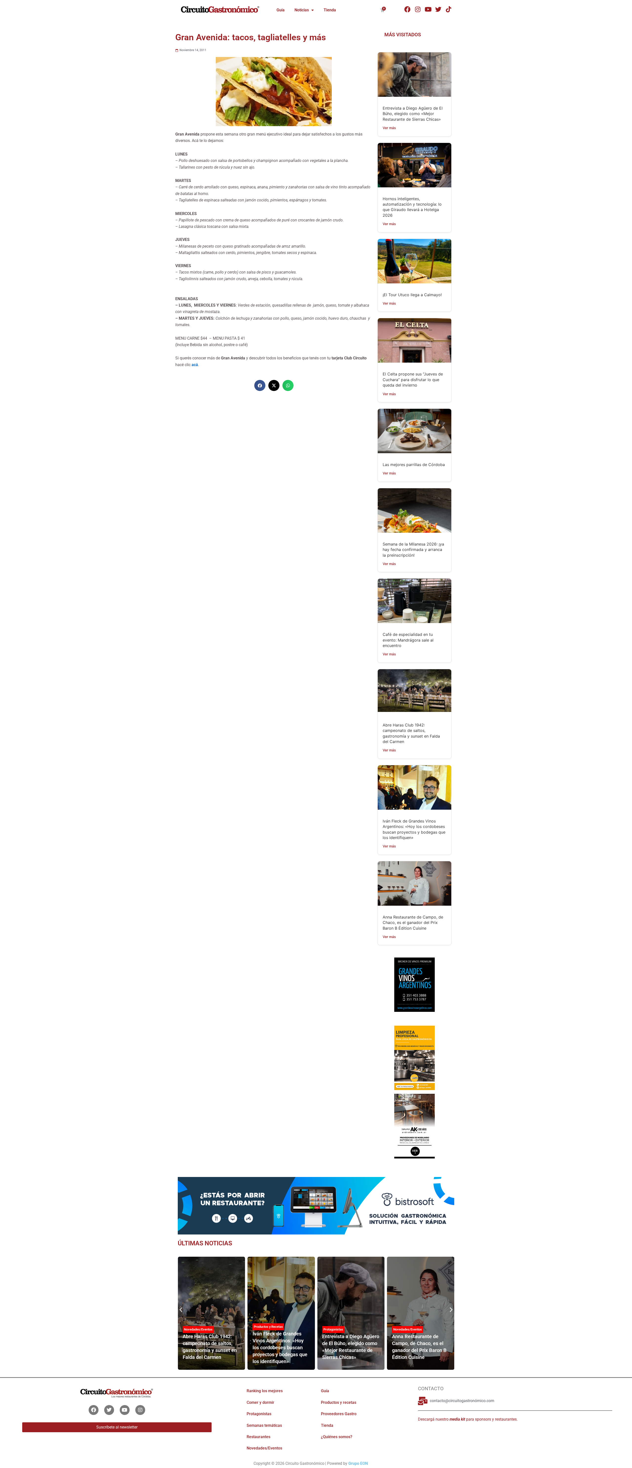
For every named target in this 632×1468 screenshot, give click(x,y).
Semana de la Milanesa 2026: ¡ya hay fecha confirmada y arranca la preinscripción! (413, 550)
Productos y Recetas (268, 1327)
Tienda (330, 10)
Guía (280, 10)
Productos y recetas (338, 1402)
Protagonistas (333, 1329)
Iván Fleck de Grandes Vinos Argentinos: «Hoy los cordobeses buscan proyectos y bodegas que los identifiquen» (280, 1347)
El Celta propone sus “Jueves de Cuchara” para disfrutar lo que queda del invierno (413, 380)
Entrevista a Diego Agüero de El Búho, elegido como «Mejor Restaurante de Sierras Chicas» (413, 114)
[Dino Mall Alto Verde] (414, 1125)
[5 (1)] (414, 989)
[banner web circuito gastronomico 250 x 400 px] (414, 1057)
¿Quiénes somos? (336, 1436)
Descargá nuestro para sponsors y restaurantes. (468, 1419)
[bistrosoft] (316, 1205)
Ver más (389, 128)
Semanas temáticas (264, 1425)
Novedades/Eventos (198, 1329)
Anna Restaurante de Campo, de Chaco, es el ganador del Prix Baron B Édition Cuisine (413, 923)
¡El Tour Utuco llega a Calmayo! (412, 294)
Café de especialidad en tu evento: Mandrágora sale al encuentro (408, 640)
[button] (259, 385)
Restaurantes (258, 1436)
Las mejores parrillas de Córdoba (414, 464)
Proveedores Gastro (338, 1413)
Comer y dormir (260, 1402)
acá (195, 364)
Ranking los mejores (265, 1391)
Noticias (302, 10)
